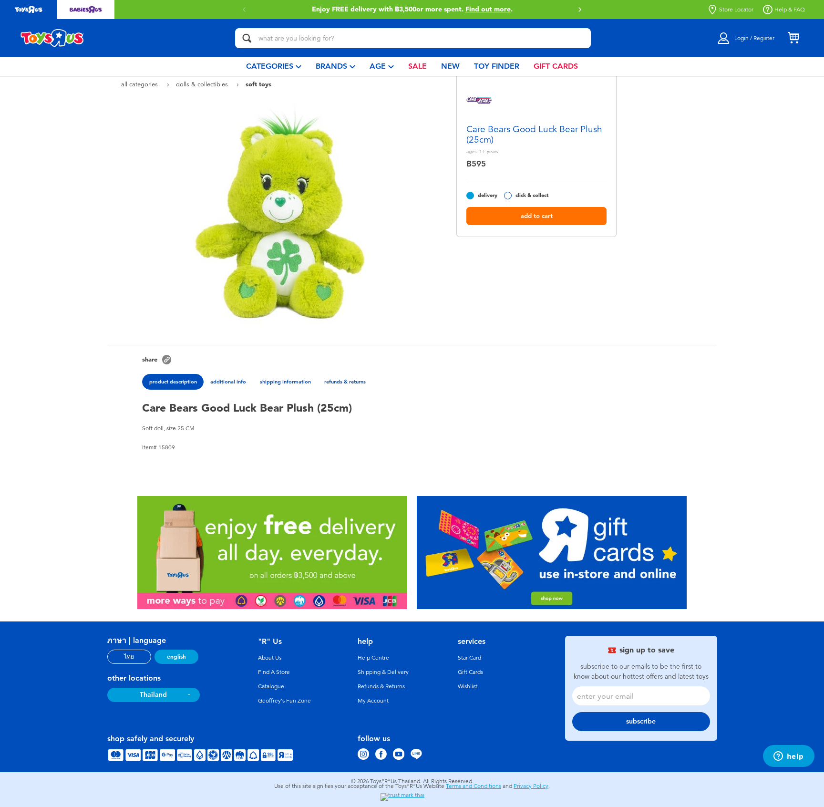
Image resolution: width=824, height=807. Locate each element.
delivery (487, 195)
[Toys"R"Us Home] (52, 38)
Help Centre (373, 657)
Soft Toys (258, 84)
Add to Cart (537, 215)
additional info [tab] (228, 381)
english (176, 656)
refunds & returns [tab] (345, 381)
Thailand (153, 695)
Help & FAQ (789, 9)
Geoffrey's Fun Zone (284, 700)
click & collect (531, 195)
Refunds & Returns (381, 686)
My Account (373, 700)
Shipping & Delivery (383, 672)
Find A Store (274, 672)
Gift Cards (470, 672)
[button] (580, 9)
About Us (269, 657)
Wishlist (467, 686)
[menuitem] (274, 66)
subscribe (641, 721)
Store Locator (736, 9)
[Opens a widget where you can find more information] (788, 757)
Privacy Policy (531, 786)
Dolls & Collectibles (203, 84)
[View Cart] (793, 38)
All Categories (140, 84)
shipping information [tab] (285, 381)
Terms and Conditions (473, 786)
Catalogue (271, 686)
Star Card (469, 657)
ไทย (129, 656)
